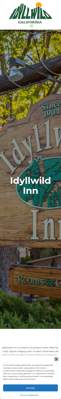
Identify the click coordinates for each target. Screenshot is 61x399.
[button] (56, 359)
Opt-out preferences (29, 395)
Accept (30, 387)
